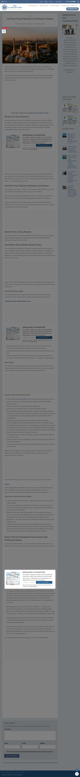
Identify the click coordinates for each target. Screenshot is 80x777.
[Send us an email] (71, 1)
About (50, 1)
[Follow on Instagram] (67, 1)
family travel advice (36, 113)
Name (6, 743)
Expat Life (74, 5)
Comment (7, 729)
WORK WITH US (69, 70)
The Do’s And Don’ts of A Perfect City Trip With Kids (72, 149)
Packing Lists (65, 5)
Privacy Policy (20, 772)
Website (42, 743)
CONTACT (70, 72)
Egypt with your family (17, 487)
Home (41, 1)
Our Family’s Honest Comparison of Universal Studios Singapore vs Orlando (72, 177)
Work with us (58, 1)
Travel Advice (43, 5)
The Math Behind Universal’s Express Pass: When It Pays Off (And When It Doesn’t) (72, 191)
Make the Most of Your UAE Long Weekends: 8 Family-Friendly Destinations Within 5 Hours (72, 162)
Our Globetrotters (39, 23)
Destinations (33, 5)
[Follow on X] (69, 1)
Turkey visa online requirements (15, 301)
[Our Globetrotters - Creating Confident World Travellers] (13, 7)
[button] (4, 1)
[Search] (78, 1)
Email (24, 743)
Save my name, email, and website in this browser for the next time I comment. (30, 751)
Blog (46, 1)
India (17, 450)
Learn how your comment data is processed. (43, 762)
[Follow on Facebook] (66, 1)
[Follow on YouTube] (74, 1)
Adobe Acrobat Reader (19, 399)
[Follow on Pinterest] (73, 1)
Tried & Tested (54, 5)
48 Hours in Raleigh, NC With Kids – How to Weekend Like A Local (72, 139)
